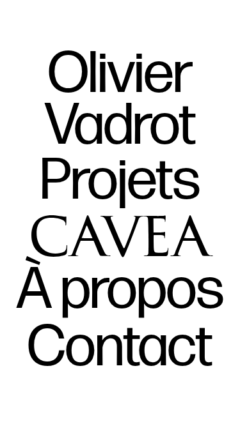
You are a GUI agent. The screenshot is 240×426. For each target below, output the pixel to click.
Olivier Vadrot (120, 100)
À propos (120, 290)
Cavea (120, 233)
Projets (120, 181)
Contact (120, 348)
